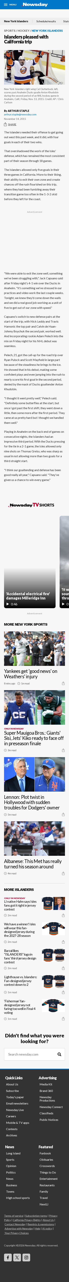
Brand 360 (46, 1090)
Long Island (13, 1153)
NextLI (44, 1204)
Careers (11, 1116)
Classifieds (46, 1113)
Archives (11, 1135)
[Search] (59, 1054)
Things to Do (48, 1172)
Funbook (45, 1153)
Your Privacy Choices (17, 1233)
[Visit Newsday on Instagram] (26, 1257)
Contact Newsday (15, 1224)
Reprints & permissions (40, 1224)
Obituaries (46, 1159)
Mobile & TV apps (17, 1122)
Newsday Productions (47, 1098)
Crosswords (47, 1166)
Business (11, 1185)
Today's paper (15, 1097)
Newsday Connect (51, 1107)
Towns (10, 1191)
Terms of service (13, 1215)
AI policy (47, 1228)
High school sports (18, 1197)
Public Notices (49, 1119)
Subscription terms (36, 1215)
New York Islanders (16, 21)
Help (37, 1228)
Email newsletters (17, 1103)
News (9, 1178)
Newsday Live (15, 1110)
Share (12, 124)
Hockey (23, 30)
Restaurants (47, 1185)
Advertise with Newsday (19, 1228)
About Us (12, 1084)
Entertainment (49, 1178)
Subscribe (12, 1090)
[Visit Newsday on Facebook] (8, 1257)
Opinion (11, 1166)
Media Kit (46, 1084)
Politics (11, 1172)
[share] (63, 683)
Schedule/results (46, 21)
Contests (11, 1129)
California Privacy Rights (27, 1220)
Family (44, 1191)
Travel (44, 1197)
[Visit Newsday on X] (17, 1257)
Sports (9, 30)
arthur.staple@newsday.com (20, 114)
